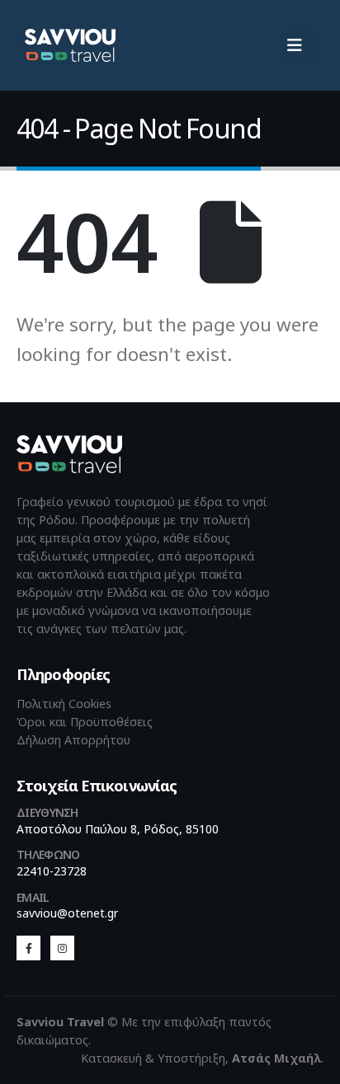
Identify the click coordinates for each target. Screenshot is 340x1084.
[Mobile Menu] (299, 45)
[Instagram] (62, 948)
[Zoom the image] (69, 444)
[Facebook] (28, 948)
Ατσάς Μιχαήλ (276, 1058)
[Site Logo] (70, 45)
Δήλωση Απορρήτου (73, 740)
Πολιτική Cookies (64, 703)
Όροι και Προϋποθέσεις (85, 722)
